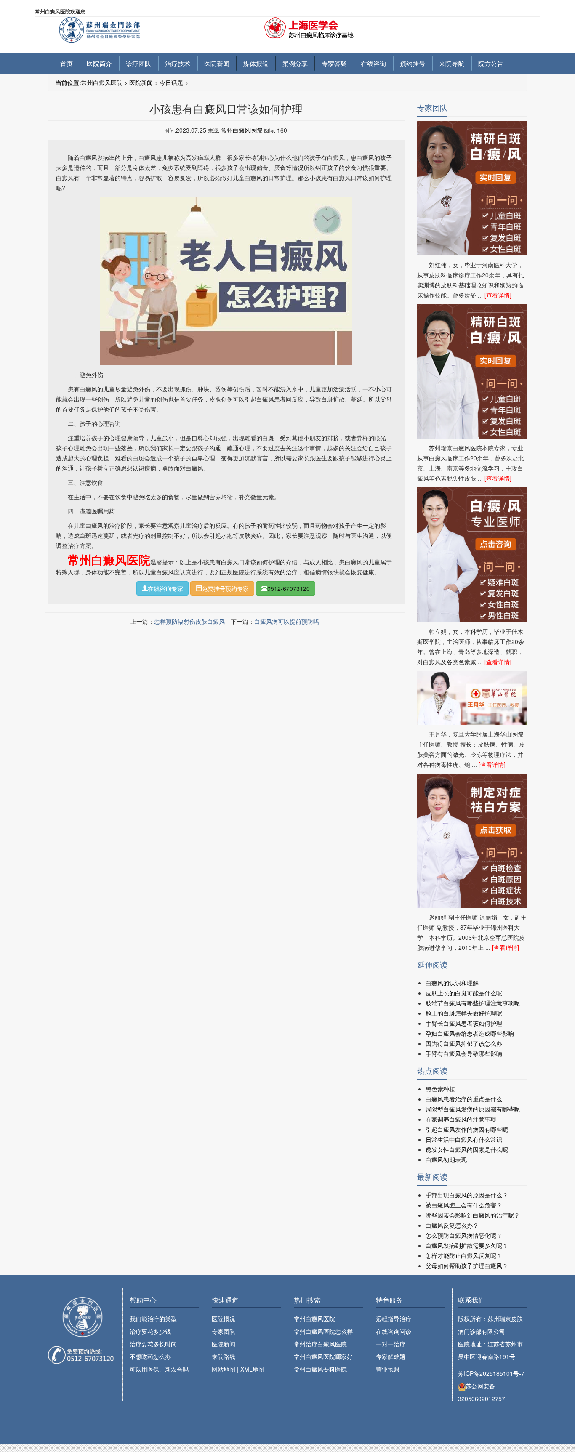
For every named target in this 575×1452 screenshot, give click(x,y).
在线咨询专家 (165, 588)
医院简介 (99, 63)
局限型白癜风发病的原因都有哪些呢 (473, 1109)
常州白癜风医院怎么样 (323, 1331)
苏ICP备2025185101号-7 (491, 1373)
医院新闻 (216, 63)
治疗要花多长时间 (153, 1344)
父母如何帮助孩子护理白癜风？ (467, 1265)
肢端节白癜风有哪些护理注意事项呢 (473, 1003)
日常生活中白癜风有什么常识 (464, 1139)
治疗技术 (177, 63)
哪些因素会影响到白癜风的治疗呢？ (473, 1215)
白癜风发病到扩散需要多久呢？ (467, 1245)
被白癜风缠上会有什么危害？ (464, 1205)
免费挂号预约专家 (225, 588)
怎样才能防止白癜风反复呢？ (464, 1255)
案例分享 (295, 63)
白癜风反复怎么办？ (452, 1225)
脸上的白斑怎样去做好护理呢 (464, 1013)
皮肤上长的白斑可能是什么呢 (464, 993)
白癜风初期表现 (446, 1159)
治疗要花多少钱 (150, 1331)
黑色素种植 (440, 1089)
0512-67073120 (288, 588)
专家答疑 (334, 63)
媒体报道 (256, 63)
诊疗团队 (138, 63)
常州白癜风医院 (101, 82)
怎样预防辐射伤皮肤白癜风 (189, 621)
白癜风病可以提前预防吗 (286, 621)
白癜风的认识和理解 (452, 983)
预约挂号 (412, 63)
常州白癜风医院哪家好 (323, 1356)
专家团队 (223, 1331)
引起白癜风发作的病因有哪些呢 (467, 1129)
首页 (66, 63)
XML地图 (252, 1369)
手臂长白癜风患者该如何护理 (464, 1023)
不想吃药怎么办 (150, 1356)
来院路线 (223, 1356)
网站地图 (223, 1369)
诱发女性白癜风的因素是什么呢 (467, 1149)
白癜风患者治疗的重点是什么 (464, 1099)
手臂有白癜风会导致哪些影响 (464, 1053)
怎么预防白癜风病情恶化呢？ (464, 1235)
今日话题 (171, 82)
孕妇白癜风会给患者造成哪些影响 (470, 1033)
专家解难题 (390, 1356)
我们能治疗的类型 (153, 1318)
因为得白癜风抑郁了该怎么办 (464, 1043)
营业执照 (387, 1369)
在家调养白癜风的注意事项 (461, 1119)
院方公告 (490, 63)
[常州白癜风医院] (114, 28)
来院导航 (451, 63)
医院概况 (223, 1318)
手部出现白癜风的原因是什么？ (467, 1195)
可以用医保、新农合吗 (159, 1369)
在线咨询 (373, 63)
